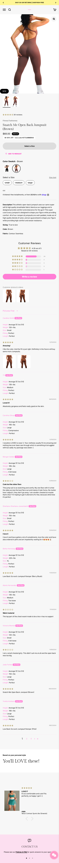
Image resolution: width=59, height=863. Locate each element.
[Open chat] (54, 855)
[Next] (55, 2)
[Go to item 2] (15, 102)
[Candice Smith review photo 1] (9, 361)
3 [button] (31, 739)
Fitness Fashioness (10, 121)
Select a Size (8, 177)
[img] (8, 342)
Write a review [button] (29, 276)
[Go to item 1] (6, 102)
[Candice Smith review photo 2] (24, 361)
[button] (8, 115)
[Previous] (3, 2)
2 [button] (26, 739)
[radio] (7, 168)
